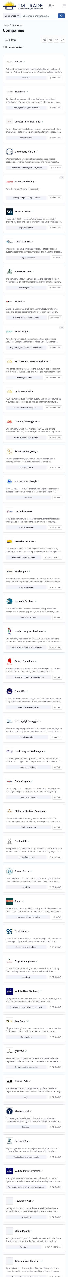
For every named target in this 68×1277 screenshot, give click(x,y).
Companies (10, 15)
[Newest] (44, 40)
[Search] (61, 15)
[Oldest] (50, 40)
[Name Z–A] (62, 40)
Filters (12, 39)
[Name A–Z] (56, 40)
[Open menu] (64, 6)
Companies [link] (17, 25)
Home (6, 25)
